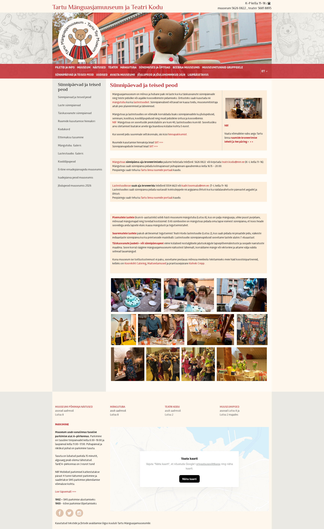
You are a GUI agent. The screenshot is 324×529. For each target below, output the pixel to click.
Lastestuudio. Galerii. (71, 153)
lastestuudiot (141, 102)
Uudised (102, 75)
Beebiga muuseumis (186, 67)
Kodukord (64, 129)
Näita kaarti (189, 479)
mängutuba (119, 102)
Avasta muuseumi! (122, 75)
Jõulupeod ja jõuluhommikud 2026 (161, 75)
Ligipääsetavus (198, 75)
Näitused (99, 67)
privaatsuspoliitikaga (208, 464)
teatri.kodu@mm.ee (233, 162)
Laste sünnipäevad (69, 105)
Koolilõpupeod (67, 161)
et (263, 71)
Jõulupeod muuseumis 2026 (74, 185)
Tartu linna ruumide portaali (156, 170)
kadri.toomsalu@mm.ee (195, 185)
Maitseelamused (157, 263)
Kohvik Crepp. (197, 263)
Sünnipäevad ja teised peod (74, 75)
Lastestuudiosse (121, 185)
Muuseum (83, 67)
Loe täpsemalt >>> (65, 491)
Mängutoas (119, 162)
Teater (113, 67)
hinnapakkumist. (177, 134)
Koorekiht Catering (135, 263)
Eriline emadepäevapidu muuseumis (80, 169)
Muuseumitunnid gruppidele (222, 67)
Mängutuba (128, 67)
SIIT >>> (158, 142)
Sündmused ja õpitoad (154, 67)
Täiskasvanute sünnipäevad (75, 113)
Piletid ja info (65, 67)
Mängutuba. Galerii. (70, 145)
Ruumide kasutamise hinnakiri (76, 121)
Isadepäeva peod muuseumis (75, 177)
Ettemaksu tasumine (71, 137)
